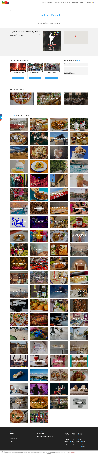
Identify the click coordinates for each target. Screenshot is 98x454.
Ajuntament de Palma (51, 22)
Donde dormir (49, 2)
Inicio (11, 10)
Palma (23, 10)
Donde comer (56, 2)
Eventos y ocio (64, 2)
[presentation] (8, 70)
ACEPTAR (49, 453)
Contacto (12, 441)
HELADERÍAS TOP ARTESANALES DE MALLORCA (45, 436)
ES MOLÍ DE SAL (40, 434)
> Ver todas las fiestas (68, 76)
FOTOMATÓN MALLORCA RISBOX (43, 438)
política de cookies (72, 452)
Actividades (42, 2)
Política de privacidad (14, 438)
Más (18, 77)
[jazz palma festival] (52, 41)
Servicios (88, 2)
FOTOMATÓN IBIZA (40, 433)
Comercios (82, 2)
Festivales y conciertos (17, 10)
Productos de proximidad (73, 2)
